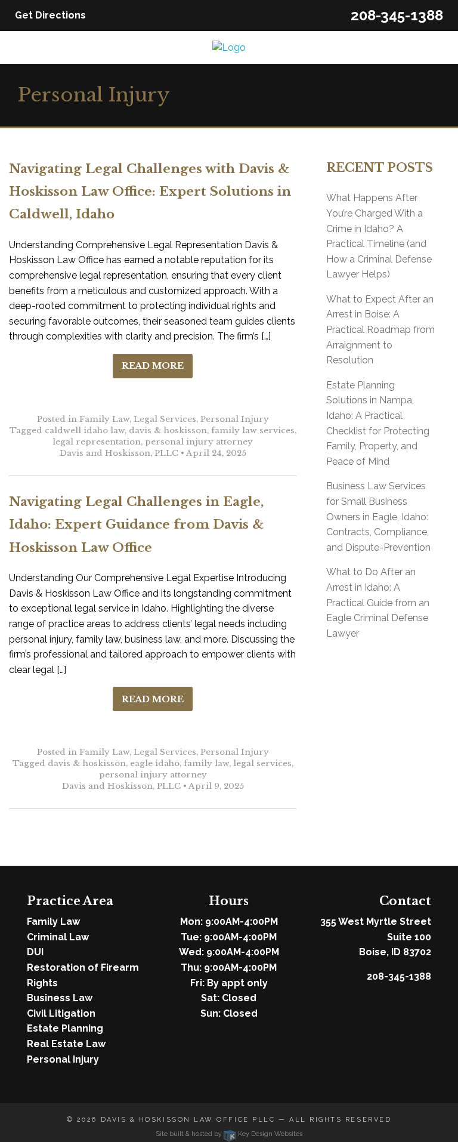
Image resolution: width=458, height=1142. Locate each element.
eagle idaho (155, 763)
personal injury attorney (199, 442)
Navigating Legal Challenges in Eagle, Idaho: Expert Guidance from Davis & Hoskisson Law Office (136, 524)
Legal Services (165, 419)
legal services (262, 763)
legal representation (96, 442)
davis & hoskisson (168, 430)
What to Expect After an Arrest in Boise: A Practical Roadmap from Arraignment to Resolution (380, 330)
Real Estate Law (66, 1044)
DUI (35, 952)
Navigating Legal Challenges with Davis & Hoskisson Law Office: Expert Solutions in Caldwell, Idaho (150, 192)
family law (206, 763)
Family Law (104, 419)
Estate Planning (65, 1028)
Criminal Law (58, 937)
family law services (253, 430)
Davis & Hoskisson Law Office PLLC (188, 1120)
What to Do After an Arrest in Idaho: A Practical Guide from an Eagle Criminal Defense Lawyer (377, 602)
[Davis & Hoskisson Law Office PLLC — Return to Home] (229, 47)
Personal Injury (234, 419)
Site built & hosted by (229, 1134)
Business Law (59, 998)
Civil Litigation (61, 1013)
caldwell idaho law (85, 430)
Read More (153, 365)
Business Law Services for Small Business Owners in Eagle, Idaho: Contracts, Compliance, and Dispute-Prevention (378, 516)
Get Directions (50, 15)
